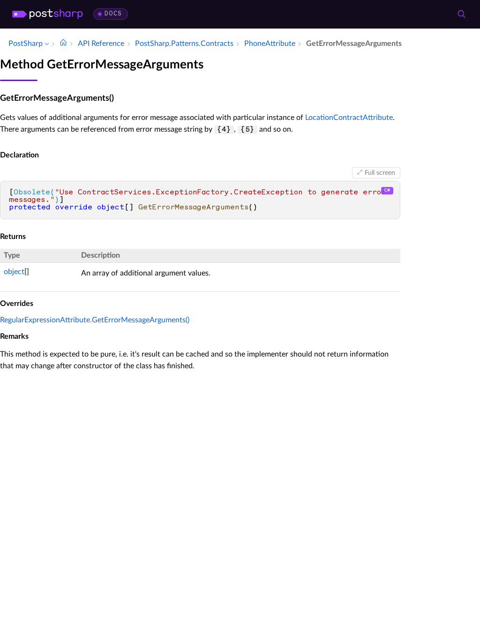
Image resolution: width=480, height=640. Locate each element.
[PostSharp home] (47, 14)
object (14, 271)
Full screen (380, 173)
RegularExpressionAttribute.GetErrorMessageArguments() (94, 320)
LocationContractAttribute (349, 117)
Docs (113, 14)
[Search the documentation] (461, 14)
